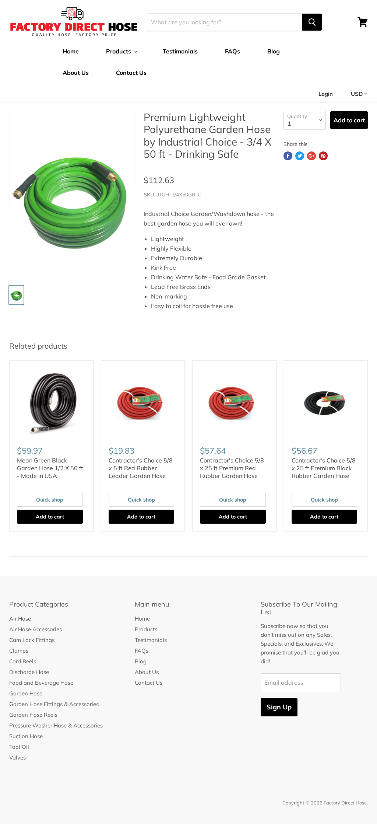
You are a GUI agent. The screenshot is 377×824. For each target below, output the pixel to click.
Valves (17, 757)
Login (325, 93)
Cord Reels (22, 661)
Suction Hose (26, 736)
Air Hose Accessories (35, 629)
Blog (273, 51)
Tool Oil (19, 746)
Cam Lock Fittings (31, 639)
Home (71, 51)
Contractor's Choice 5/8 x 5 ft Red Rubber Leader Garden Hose (141, 468)
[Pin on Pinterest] (323, 155)
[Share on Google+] (311, 155)
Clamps (18, 650)
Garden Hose (25, 693)
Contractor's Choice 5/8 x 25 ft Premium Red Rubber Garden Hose (232, 468)
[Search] (312, 22)
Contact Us (131, 72)
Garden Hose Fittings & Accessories (54, 704)
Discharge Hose (29, 671)
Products (119, 51)
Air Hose (20, 618)
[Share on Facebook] (287, 155)
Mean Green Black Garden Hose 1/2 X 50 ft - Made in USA (50, 468)
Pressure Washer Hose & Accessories (56, 725)
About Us (76, 72)
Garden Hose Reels (33, 714)
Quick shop (49, 499)
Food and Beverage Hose (41, 682)
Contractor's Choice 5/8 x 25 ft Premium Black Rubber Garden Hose (324, 468)
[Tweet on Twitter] (299, 155)
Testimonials (180, 51)
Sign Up (279, 707)
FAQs (232, 51)
